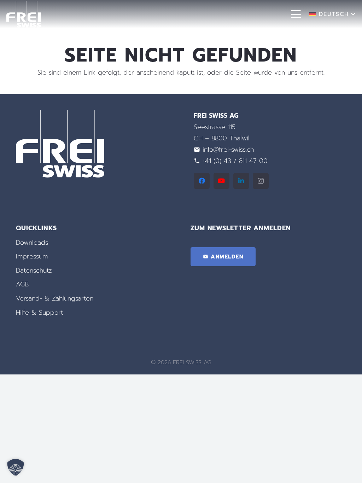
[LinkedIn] (241, 181)
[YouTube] (221, 181)
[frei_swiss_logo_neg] (23, 14)
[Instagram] (261, 181)
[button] (296, 14)
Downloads (32, 243)
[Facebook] (202, 181)
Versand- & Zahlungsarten (54, 298)
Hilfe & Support (39, 313)
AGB (22, 284)
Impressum (32, 256)
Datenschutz (34, 270)
